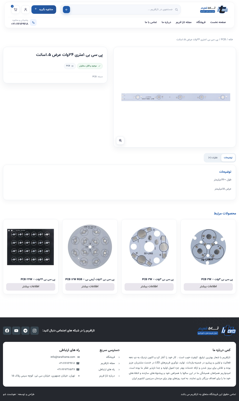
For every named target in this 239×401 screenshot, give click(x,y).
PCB (223, 40)
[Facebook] (7, 331)
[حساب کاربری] (25, 9)
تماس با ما (151, 22)
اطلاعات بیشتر (208, 286)
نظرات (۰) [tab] (213, 157)
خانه (231, 40)
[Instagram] (34, 331)
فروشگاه (200, 22)
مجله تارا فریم (184, 22)
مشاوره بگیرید (46, 9)
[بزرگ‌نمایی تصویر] (120, 140)
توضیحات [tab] (228, 157)
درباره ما (166, 22)
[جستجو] (66, 9)
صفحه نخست (218, 22)
